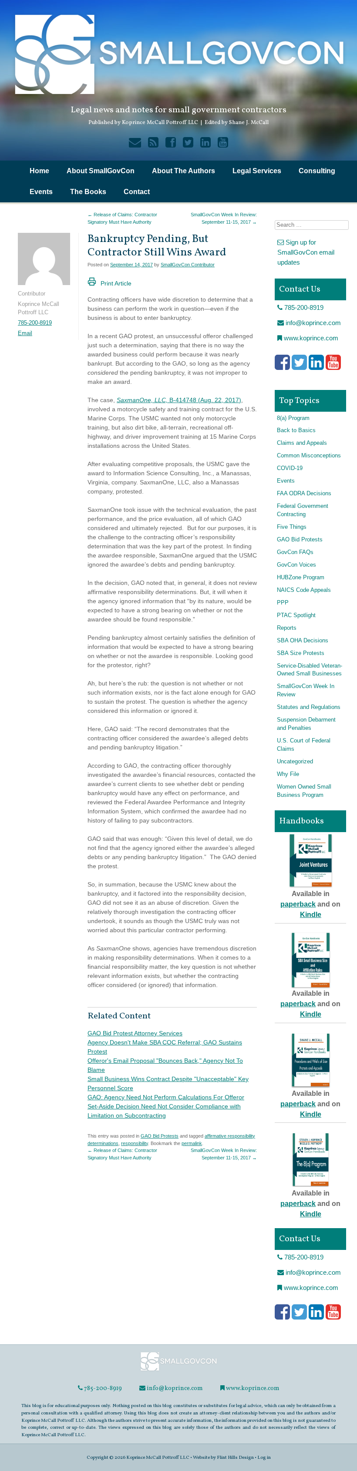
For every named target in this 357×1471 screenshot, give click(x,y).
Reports (286, 628)
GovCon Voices (296, 565)
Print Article (116, 283)
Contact (137, 191)
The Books (88, 191)
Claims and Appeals (302, 443)
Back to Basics (296, 430)
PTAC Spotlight (296, 615)
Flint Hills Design (235, 1457)
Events (41, 191)
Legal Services (256, 171)
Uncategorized (295, 762)
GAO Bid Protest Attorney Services (135, 1033)
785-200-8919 (35, 323)
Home (39, 171)
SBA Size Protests (300, 653)
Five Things (291, 527)
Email (25, 333)
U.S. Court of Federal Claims (303, 745)
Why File (288, 774)
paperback (298, 904)
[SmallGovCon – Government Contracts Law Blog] (178, 1370)
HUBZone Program (300, 577)
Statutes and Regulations (308, 707)
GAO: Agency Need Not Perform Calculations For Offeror (166, 1097)
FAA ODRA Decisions (304, 493)
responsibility (134, 1143)
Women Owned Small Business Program (304, 791)
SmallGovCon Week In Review (305, 690)
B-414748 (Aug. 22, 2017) (179, 399)
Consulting (317, 171)
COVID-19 (290, 468)
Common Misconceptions (309, 456)
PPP (283, 603)
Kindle (310, 914)
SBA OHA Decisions (302, 641)
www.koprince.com (310, 338)
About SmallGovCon (101, 171)
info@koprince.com (312, 322)
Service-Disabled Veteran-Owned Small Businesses (309, 670)
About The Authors (183, 171)
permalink (192, 1143)
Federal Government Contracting (302, 510)
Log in (264, 1457)
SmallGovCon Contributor (188, 264)
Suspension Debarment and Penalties (306, 724)
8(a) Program (293, 418)
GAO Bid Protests (159, 1136)
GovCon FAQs (295, 552)
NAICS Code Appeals (304, 590)
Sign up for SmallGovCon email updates (305, 251)
